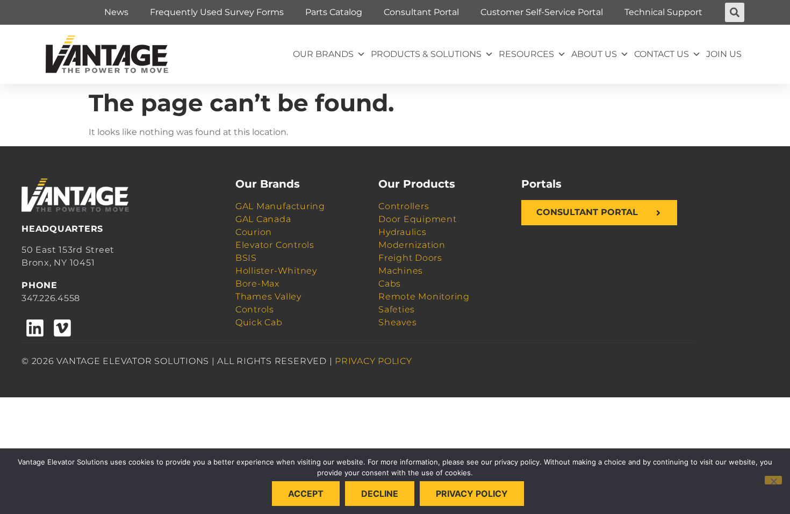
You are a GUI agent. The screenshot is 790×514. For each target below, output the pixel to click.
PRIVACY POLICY (373, 361)
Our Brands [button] (323, 54)
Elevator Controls (274, 245)
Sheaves (397, 322)
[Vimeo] (61, 328)
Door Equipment (417, 219)
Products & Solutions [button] (426, 54)
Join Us (724, 54)
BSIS (246, 258)
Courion (253, 232)
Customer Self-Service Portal (541, 12)
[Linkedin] (34, 328)
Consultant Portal (421, 12)
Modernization (412, 245)
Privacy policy (472, 493)
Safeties (396, 309)
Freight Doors (410, 258)
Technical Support (663, 12)
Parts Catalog (333, 12)
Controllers (403, 206)
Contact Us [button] (661, 54)
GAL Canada (263, 219)
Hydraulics (402, 232)
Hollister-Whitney (276, 271)
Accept (306, 493)
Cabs (389, 284)
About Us (594, 54)
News (116, 12)
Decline (379, 493)
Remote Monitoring (424, 296)
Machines (400, 271)
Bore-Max (257, 284)
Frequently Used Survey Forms (217, 12)
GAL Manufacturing (280, 206)
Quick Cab (259, 322)
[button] (734, 12)
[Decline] (773, 480)
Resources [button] (526, 54)
